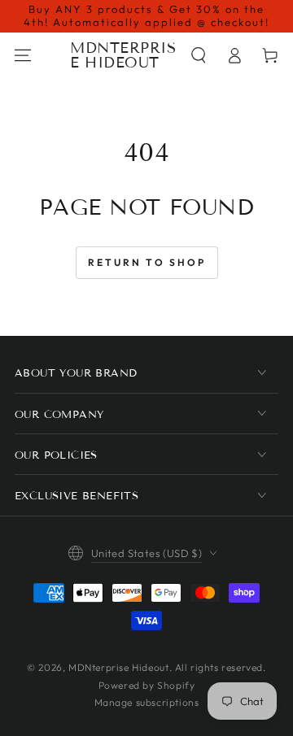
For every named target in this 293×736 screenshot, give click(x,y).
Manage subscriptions (146, 702)
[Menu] (23, 55)
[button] (198, 55)
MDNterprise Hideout (118, 667)
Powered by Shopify (146, 685)
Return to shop (147, 262)
